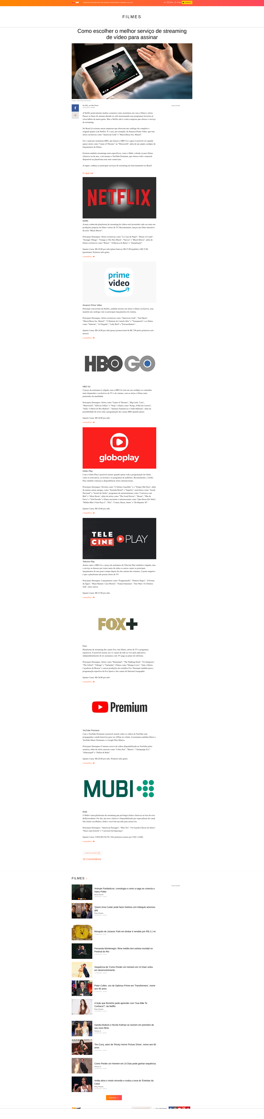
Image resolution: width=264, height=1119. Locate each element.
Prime (176, 8)
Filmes (132, 16)
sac (165, 2)
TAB (172, 8)
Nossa (168, 8)
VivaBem (147, 8)
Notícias (95, 8)
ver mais (112, 1098)
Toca (181, 8)
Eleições (88, 8)
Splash (134, 8)
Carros (108, 8)
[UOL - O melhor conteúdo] (75, 2)
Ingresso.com (88, 2)
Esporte (127, 8)
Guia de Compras (189, 8)
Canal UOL (162, 8)
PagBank (123, 2)
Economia (115, 8)
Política (102, 8)
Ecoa (156, 8)
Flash (82, 8)
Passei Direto (115, 2)
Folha (121, 8)
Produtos (76, 8)
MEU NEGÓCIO (105, 2)
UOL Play (130, 2)
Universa (140, 8)
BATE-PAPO (97, 2)
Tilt (152, 8)
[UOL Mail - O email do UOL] (170, 2)
